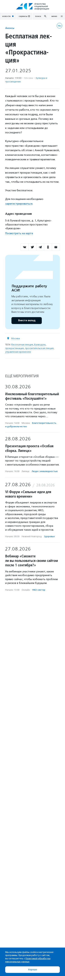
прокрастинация (14, 348)
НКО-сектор (38, 590)
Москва (15, 338)
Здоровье (49, 536)
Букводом (39, 344)
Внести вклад (26, 320)
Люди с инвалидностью (45, 471)
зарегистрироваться (18, 203)
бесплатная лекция (22, 344)
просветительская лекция (39, 348)
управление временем (18, 351)
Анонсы (9, 28)
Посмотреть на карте (19, 233)
